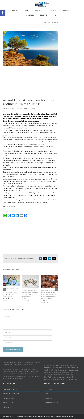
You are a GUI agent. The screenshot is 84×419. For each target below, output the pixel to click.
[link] (42, 4)
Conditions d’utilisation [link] (11, 394)
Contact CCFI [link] (8, 403)
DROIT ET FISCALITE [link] (51, 403)
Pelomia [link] (71, 416)
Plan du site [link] (8, 407)
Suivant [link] (54, 23)
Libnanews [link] (11, 207)
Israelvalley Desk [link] (9, 108)
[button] (4, 289)
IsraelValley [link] (20, 416)
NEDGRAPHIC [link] (57, 416)
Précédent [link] (46, 23)
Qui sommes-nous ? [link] (10, 389)
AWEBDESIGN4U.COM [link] (47, 416)
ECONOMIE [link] (33, 108)
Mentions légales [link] (9, 398)
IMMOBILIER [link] (49, 398)
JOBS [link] (46, 394)
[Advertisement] (30, 83)
